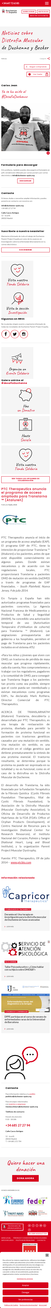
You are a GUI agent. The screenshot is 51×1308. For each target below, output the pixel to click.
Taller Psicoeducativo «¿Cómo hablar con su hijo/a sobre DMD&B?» (24, 968)
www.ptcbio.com (21, 862)
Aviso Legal (43, 1305)
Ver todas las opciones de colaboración (25, 479)
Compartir (43, 58)
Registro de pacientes (39, 16)
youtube (40, 1225)
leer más (10, 926)
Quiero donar (28, 12)
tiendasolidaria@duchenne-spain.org (21, 1107)
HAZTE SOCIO (43, 12)
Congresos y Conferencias (16, 1011)
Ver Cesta (35, 74)
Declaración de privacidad (29, 1305)
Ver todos (48, 153)
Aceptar (25, 1285)
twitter (29, 1225)
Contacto (41, 1240)
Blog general (10, 962)
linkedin (44, 1225)
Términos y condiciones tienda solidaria (30, 1238)
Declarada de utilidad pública (14, 1227)
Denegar (25, 1292)
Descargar (25, 181)
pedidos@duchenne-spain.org (18, 1096)
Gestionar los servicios (25, 1279)
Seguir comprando (38, 67)
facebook (33, 1225)
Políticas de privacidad (25, 1240)
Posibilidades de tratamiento (17, 909)
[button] (47, 1255)
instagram (37, 1225)
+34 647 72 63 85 (10, 3)
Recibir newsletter (38, 1233)
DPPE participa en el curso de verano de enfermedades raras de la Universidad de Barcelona (25, 1019)
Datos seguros (7, 1240)
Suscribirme (25, 250)
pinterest (29, 1230)
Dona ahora (25, 1178)
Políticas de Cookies (11, 1305)
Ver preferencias (25, 1299)
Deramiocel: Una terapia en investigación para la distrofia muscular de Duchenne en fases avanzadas (25, 917)
